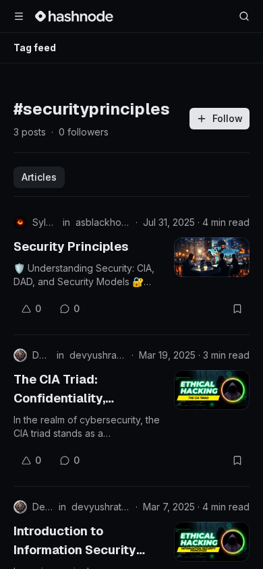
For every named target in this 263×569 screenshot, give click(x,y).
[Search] (244, 16)
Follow (227, 118)
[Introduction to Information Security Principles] (212, 542)
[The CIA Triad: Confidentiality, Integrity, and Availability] (212, 390)
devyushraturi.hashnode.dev (97, 355)
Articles (39, 177)
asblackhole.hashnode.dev (103, 222)
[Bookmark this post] (237, 309)
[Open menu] (19, 16)
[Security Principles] (212, 257)
